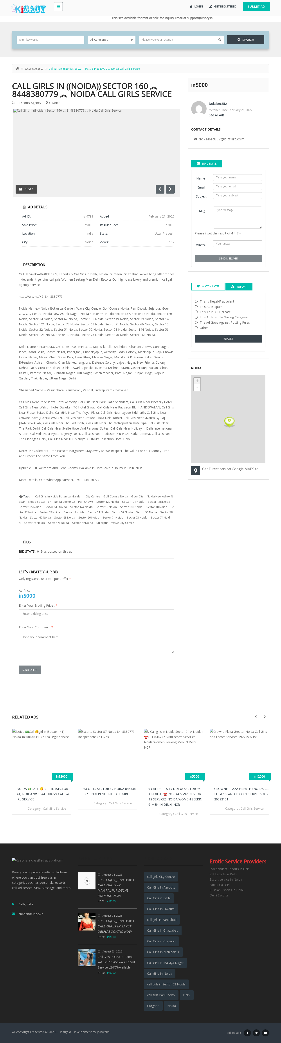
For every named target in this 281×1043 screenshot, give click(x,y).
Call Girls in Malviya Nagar (165, 963)
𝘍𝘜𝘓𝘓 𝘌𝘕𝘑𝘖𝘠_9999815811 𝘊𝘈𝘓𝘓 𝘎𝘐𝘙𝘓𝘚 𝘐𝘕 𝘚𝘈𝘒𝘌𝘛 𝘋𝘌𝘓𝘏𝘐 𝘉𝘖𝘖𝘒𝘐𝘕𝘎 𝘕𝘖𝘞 (116, 926)
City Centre (93, 496)
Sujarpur (102, 523)
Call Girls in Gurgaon (161, 941)
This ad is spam (211, 307)
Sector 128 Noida (159, 502)
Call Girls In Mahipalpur (163, 952)
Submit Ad (256, 6)
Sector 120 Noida (107, 502)
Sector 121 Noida (133, 502)
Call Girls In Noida (159, 973)
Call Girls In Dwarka (161, 909)
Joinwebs (103, 1032)
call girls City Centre (161, 876)
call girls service (54, 808)
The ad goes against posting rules (225, 322)
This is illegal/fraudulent (217, 301)
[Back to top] (266, 1015)
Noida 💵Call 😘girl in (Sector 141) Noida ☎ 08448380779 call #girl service (44, 794)
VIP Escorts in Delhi (223, 874)
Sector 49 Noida (74, 512)
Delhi (186, 995)
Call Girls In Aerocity (161, 887)
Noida (56, 103)
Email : (202, 187)
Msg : (203, 211)
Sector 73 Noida (137, 517)
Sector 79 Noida (82, 523)
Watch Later (211, 286)
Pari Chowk (85, 502)
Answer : (201, 247)
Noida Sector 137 (39, 502)
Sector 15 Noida (106, 507)
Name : (201, 178)
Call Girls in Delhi (159, 898)
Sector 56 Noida (146, 512)
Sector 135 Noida (30, 507)
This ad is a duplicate (215, 312)
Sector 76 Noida (58, 523)
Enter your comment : (36, 627)
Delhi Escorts (219, 895)
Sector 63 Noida (64, 517)
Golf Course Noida (115, 496)
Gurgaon (153, 1006)
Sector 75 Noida (34, 523)
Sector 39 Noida (50, 512)
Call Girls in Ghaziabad (162, 930)
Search (248, 40)
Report (228, 339)
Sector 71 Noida (113, 517)
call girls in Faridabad (162, 920)
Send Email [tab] (209, 163)
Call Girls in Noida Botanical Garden (58, 496)
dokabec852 (218, 104)
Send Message (228, 258)
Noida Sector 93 (64, 502)
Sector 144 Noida (81, 507)
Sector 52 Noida (122, 512)
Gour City (137, 496)
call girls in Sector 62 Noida (166, 984)
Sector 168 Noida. (131, 507)
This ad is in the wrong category (224, 317)
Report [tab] (242, 286)
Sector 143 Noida (56, 507)
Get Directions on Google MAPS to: (230, 468)
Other (204, 328)
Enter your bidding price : (38, 605)
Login (199, 6)
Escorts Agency (34, 69)
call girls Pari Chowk (161, 995)
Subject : (201, 199)
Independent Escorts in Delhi (230, 869)
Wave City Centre (122, 523)
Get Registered (225, 6)
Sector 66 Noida (88, 517)
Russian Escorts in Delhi (226, 890)
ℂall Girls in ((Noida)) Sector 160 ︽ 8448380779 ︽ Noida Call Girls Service (92, 90)
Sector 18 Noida (156, 507)
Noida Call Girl (220, 885)
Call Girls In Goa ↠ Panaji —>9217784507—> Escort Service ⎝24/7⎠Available (116, 962)
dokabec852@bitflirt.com (222, 139)
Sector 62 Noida (40, 517)
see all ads (216, 115)
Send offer (29, 670)
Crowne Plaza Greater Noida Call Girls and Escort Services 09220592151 (241, 794)
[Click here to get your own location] (219, 39)
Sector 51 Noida (98, 512)
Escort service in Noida (226, 879)
